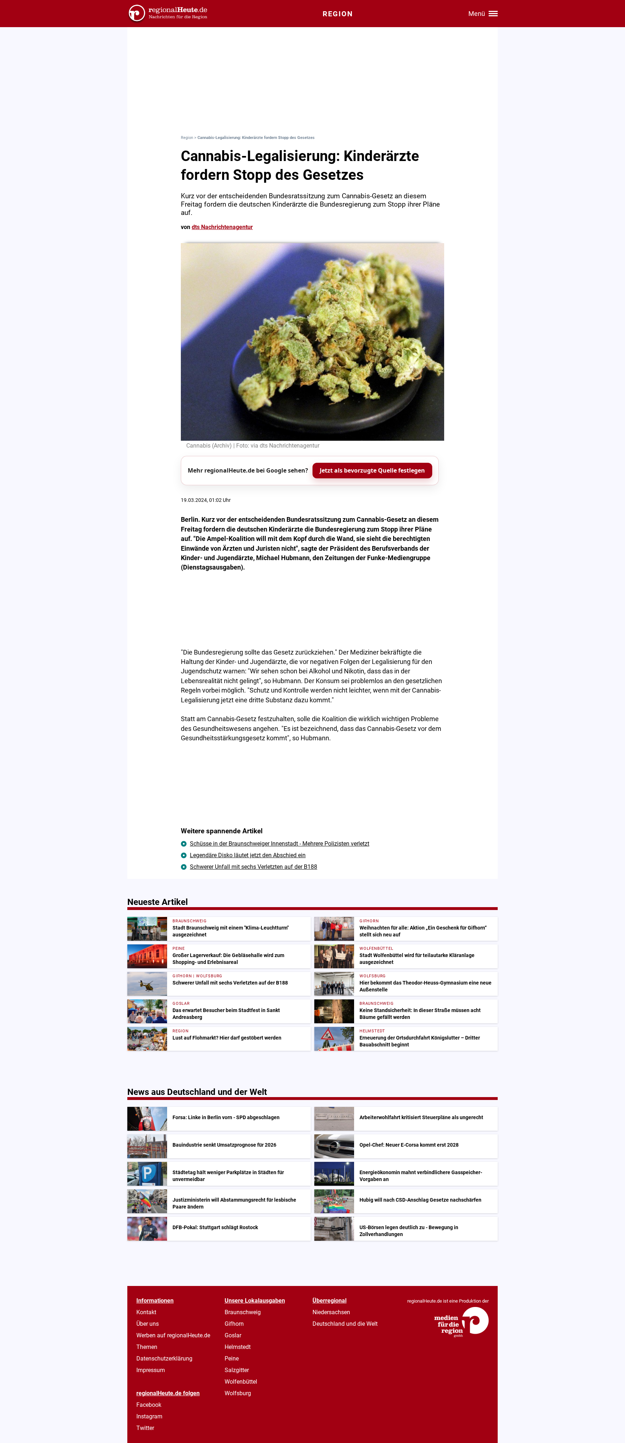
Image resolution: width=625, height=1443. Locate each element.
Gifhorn (234, 1323)
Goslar (233, 1335)
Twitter (145, 1428)
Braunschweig (243, 1312)
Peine (232, 1358)
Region (187, 137)
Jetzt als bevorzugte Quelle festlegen (372, 470)
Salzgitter (237, 1370)
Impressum (150, 1370)
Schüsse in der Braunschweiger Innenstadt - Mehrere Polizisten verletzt (279, 843)
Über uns (147, 1323)
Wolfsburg (238, 1393)
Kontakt (146, 1312)
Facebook (148, 1404)
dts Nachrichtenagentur (222, 227)
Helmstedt (238, 1346)
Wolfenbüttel (241, 1381)
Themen (146, 1346)
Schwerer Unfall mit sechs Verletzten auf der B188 (253, 866)
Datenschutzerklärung (164, 1358)
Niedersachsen (331, 1312)
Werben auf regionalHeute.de (173, 1335)
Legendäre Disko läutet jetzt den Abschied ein (248, 855)
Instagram (149, 1416)
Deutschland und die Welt (345, 1323)
